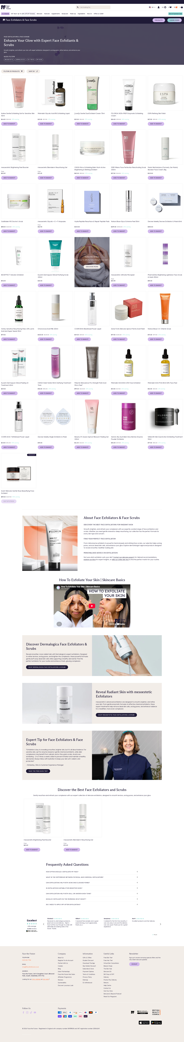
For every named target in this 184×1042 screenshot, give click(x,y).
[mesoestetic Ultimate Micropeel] (128, 254)
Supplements (56, 14)
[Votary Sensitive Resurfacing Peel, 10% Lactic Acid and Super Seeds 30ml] (18, 308)
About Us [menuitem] (61, 958)
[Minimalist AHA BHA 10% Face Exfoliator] (128, 362)
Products (159, 20)
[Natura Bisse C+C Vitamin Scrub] (165, 308)
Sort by (32, 71)
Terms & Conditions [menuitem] (89, 974)
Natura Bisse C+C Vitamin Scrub (159, 329)
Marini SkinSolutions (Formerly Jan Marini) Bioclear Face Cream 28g (163, 168)
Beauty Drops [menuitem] (108, 966)
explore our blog (90, 559)
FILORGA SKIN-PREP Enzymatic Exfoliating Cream (127, 114)
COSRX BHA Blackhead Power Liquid (87, 329)
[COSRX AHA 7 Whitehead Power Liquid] (18, 416)
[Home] (132, 1012)
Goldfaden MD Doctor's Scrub (12, 221)
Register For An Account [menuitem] (65, 960)
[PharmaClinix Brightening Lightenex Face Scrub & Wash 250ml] (165, 254)
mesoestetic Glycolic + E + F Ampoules (52, 221)
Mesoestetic (9, 59)
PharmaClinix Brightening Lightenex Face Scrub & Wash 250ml (165, 276)
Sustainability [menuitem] (62, 983)
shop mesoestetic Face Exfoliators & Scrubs (116, 715)
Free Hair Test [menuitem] (108, 960)
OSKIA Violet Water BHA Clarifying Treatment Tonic (54, 384)
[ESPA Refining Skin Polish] (165, 93)
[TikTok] (31, 1012)
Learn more (174, 20)
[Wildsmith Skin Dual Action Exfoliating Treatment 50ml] (165, 416)
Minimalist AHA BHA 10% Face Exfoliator (126, 383)
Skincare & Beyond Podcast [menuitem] (112, 994)
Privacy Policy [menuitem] (87, 977)
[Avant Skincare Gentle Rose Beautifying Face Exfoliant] (18, 470)
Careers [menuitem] (60, 966)
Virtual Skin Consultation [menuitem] (111, 963)
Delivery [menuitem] (106, 977)
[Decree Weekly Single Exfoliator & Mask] (55, 416)
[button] (43, 924)
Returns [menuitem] (106, 983)
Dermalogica (20, 59)
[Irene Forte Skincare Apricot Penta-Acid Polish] (128, 308)
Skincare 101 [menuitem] (107, 971)
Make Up (73, 14)
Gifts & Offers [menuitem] (87, 958)
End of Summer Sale (175, 14)
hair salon (46, 979)
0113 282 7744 (26, 960)
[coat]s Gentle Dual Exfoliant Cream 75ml (89, 113)
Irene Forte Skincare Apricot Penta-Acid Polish (128, 329)
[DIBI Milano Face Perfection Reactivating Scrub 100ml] (128, 147)
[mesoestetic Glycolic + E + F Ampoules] (55, 201)
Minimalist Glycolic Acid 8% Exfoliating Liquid (54, 113)
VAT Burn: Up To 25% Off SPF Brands (23, 14)
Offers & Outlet (98, 14)
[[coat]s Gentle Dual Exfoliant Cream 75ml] (92, 93)
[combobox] (93, 7)
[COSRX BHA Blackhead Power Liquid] (92, 308)
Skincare (39, 14)
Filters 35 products (12, 71)
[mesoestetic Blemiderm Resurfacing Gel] (55, 147)
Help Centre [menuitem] (107, 985)
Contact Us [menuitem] (107, 988)
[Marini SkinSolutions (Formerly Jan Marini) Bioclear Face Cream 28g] (165, 147)
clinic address (36, 979)
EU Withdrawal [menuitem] (87, 983)
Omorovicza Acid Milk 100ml (48, 329)
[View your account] (159, 7)
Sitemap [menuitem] (85, 980)
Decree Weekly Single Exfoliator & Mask (52, 437)
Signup (134, 964)
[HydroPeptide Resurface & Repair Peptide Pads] (92, 201)
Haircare (47, 14)
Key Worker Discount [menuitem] (89, 966)
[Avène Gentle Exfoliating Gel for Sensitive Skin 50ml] (18, 93)
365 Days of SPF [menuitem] (109, 974)
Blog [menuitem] (59, 969)
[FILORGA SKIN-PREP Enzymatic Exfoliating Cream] (128, 93)
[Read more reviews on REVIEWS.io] (32, 931)
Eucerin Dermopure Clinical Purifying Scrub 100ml (53, 276)
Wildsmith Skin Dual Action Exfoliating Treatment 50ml (165, 438)
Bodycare (65, 14)
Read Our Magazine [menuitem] (110, 996)
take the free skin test (38, 771)
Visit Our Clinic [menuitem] (108, 991)
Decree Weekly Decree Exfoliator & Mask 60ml (165, 221)
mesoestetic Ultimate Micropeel (122, 275)
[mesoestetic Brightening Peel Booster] (18, 147)
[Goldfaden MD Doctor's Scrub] (18, 201)
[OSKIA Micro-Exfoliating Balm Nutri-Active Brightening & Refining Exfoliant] (92, 147)
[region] (102, 924)
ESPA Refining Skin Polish (157, 113)
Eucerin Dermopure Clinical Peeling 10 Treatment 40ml (14, 384)
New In (89, 14)
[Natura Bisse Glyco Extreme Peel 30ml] (128, 201)
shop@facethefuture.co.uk (30, 967)
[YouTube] (35, 1012)
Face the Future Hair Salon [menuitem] (66, 974)
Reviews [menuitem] (60, 980)
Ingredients (81, 14)
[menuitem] (23, 1012)
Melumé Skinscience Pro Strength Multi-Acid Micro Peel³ (90, 384)
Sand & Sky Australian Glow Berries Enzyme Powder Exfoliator (127, 438)
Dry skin (39, 59)
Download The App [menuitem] (89, 963)
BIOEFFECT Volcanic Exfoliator (12, 275)
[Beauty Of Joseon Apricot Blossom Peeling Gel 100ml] (92, 416)
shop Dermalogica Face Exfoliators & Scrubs (47, 667)
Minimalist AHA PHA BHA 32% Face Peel (162, 383)
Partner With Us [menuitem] (63, 963)
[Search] (78, 7)
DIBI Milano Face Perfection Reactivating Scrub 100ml (128, 168)
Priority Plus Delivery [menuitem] (110, 980)
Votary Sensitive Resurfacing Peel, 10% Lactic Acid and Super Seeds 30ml (17, 330)
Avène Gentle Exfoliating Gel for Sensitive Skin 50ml (17, 114)
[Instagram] (27, 1012)
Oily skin (30, 59)
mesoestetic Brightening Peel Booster (15, 167)
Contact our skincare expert (123, 557)
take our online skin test (120, 559)
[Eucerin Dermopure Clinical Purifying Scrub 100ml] (55, 254)
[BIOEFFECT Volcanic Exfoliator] (18, 254)
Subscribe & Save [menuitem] (88, 969)
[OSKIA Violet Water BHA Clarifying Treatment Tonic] (55, 362)
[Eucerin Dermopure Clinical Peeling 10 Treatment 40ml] (18, 362)
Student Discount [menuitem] (88, 960)
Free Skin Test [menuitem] (108, 958)
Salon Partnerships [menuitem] (64, 971)
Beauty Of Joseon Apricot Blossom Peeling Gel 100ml (91, 438)
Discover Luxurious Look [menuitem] (65, 985)
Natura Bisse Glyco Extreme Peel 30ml (125, 221)
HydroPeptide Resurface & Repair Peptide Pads (91, 221)
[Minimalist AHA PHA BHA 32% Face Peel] (165, 362)
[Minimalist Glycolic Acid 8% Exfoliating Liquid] (55, 93)
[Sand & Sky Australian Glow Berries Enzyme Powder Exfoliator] (128, 416)
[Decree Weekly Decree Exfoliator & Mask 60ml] (165, 201)
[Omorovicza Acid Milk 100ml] (55, 308)
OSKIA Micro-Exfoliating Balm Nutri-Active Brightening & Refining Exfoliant (89, 168)
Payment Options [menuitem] (88, 971)
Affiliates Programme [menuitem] (64, 977)
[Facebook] (23, 1012)
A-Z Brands (5, 14)
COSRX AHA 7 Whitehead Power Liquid (15, 437)
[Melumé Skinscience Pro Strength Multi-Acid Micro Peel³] (92, 362)
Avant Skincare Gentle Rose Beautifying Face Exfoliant (17, 492)
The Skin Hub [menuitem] (108, 969)
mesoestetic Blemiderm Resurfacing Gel (52, 167)
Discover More (92, 267)
